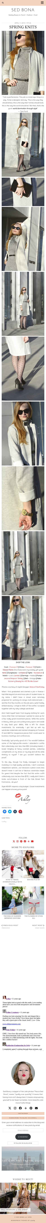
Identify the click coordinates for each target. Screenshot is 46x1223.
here (4, 673)
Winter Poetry (33, 880)
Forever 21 (14, 667)
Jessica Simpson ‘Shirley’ (13, 678)
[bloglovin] (25, 1108)
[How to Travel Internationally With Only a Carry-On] (12, 864)
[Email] (32, 841)
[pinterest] (31, 1108)
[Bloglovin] (29, 841)
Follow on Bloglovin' (23, 1143)
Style (29, 23)
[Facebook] (25, 841)
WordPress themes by (23, 1220)
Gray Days (38, 926)
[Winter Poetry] (33, 864)
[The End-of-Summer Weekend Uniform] (12, 900)
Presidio (10, 926)
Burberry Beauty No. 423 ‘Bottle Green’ (23, 681)
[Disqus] (23, 962)
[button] (43, 2)
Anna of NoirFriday (37, 687)
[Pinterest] (21, 841)
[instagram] (15, 1108)
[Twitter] (14, 841)
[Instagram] (18, 841)
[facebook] (20, 1108)
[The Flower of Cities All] (33, 900)
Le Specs (22, 673)
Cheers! (23, 1137)
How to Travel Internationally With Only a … (12, 882)
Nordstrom (38, 673)
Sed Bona (23, 10)
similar (17, 675)
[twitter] (9, 1108)
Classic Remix (8, 670)
